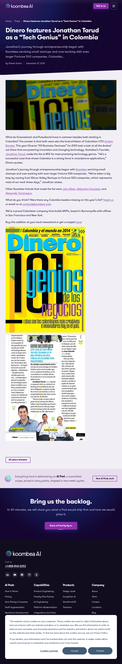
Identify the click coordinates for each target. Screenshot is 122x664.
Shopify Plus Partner (44, 596)
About (95, 591)
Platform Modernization (45, 607)
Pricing (8, 596)
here (78, 222)
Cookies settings (49, 650)
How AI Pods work (105, 478)
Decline (100, 650)
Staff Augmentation (14, 607)
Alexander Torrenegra (18, 193)
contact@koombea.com (36, 204)
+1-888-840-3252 (15, 566)
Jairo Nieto (69, 188)
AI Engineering (41, 602)
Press (17, 21)
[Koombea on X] (36, 575)
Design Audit (69, 591)
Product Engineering (44, 591)
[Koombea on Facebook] (22, 575)
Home (8, 21)
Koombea (81, 169)
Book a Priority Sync (61, 525)
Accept (74, 650)
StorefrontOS (69, 602)
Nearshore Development (17, 613)
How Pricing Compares (16, 602)
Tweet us (108, 199)
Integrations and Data (45, 613)
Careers (96, 602)
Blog (94, 613)
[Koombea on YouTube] (14, 575)
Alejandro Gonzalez (88, 188)
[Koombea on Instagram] (29, 575)
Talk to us (101, 6)
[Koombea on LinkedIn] (7, 575)
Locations (96, 607)
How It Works (11, 591)
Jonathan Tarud (15, 154)
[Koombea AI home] (48, 6)
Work (94, 596)
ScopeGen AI (69, 596)
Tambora (67, 607)
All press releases (18, 459)
